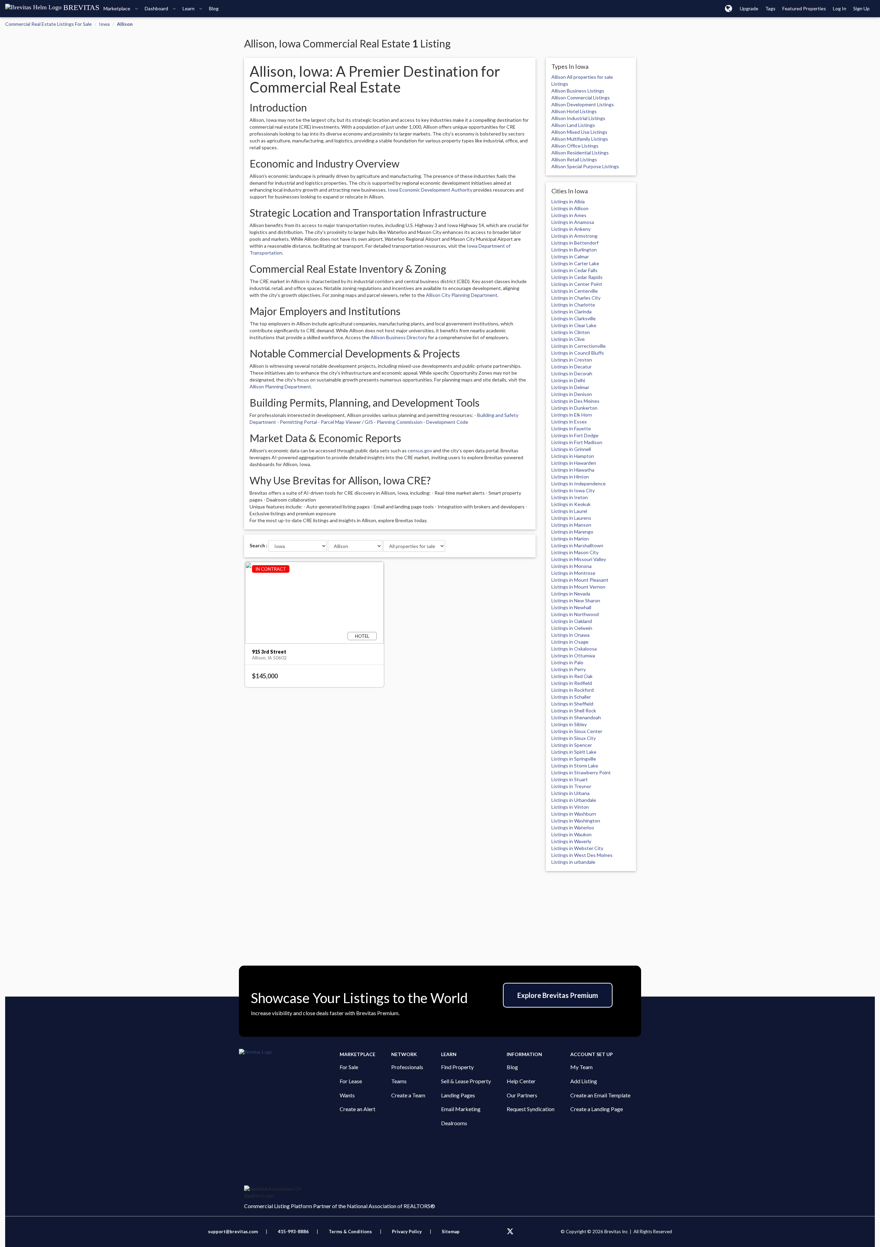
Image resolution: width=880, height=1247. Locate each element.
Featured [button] (804, 8)
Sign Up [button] (861, 8)
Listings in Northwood (575, 614)
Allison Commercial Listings (580, 97)
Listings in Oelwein (571, 628)
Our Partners (522, 1095)
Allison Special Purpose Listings (585, 166)
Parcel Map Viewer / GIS (347, 422)
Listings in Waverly (571, 841)
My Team (581, 1067)
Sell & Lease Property (466, 1081)
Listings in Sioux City (573, 738)
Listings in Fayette (571, 428)
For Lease (351, 1081)
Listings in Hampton (572, 456)
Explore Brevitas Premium (557, 995)
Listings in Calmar (570, 256)
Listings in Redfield (571, 683)
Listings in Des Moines (575, 401)
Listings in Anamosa (572, 222)
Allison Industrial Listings (578, 118)
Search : (258, 545)
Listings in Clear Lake (573, 325)
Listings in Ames (568, 215)
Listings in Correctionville (578, 346)
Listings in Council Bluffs (577, 353)
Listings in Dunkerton (574, 408)
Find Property (457, 1067)
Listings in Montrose (573, 573)
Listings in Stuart (569, 779)
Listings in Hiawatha (572, 470)
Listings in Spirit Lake (573, 752)
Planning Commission (399, 422)
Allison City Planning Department (461, 295)
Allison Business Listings (577, 91)
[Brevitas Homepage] (289, 1052)
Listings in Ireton (569, 497)
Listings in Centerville (574, 291)
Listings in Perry (568, 669)
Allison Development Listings (582, 104)
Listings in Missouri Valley (578, 559)
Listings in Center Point (576, 284)
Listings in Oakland (571, 621)
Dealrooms (454, 1123)
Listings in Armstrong (574, 236)
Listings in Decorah (571, 373)
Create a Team (408, 1095)
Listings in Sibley (569, 724)
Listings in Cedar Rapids (577, 277)
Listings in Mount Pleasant (579, 580)
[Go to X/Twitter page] (510, 1231)
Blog (512, 1067)
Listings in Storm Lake (574, 765)
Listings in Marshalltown (577, 545)
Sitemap (451, 1231)
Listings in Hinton (570, 477)
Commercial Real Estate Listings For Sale (48, 24)
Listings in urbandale (573, 862)
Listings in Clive (568, 339)
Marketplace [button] (117, 8)
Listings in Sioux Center (576, 731)
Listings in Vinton (570, 807)
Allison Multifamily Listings (579, 139)
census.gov (420, 450)
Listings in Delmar (570, 387)
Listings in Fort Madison (576, 442)
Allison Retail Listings (574, 159)
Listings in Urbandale (573, 800)
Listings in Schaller (571, 697)
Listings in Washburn (573, 814)
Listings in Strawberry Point (581, 772)
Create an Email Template (600, 1095)
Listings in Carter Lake (575, 263)
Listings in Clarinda (571, 311)
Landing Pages (458, 1095)
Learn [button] (189, 8)
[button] (728, 8)
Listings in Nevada (570, 593)
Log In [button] (839, 8)
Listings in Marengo (572, 532)
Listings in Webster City (577, 848)
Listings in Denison (571, 394)
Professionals (407, 1067)
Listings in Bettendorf (574, 243)
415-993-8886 (293, 1231)
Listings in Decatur (571, 366)
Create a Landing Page (596, 1109)
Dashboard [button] (157, 8)
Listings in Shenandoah (576, 717)
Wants (347, 1095)
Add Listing (583, 1081)
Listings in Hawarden (573, 463)
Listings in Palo (567, 662)
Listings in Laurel (569, 511)
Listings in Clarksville (573, 318)
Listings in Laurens (571, 518)
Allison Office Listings (574, 146)
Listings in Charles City (576, 298)
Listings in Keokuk (571, 504)
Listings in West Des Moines (582, 855)
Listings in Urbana (570, 793)
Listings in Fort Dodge (574, 435)
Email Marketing (461, 1109)
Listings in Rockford (572, 690)
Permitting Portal (298, 422)
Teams (399, 1081)
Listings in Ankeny (571, 229)
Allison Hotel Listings (574, 111)
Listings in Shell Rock (573, 710)
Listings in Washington (575, 821)
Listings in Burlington (574, 249)
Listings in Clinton (570, 332)
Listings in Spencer (571, 745)
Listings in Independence (578, 483)
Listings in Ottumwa (573, 655)
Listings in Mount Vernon (578, 587)
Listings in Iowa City (573, 490)
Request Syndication (530, 1109)
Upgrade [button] (749, 8)
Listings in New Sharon (575, 600)
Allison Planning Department (280, 386)
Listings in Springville (573, 759)
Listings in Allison (569, 208)
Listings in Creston (571, 360)
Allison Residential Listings (580, 152)
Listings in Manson (571, 525)
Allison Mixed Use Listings (579, 132)
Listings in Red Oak (572, 676)
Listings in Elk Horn (571, 415)
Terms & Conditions (351, 1231)
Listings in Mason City (574, 552)
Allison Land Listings (573, 125)
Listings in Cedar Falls (574, 270)
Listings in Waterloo (572, 827)
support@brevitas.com (233, 1231)
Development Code (447, 422)
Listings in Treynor (571, 786)
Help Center (521, 1081)
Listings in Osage (569, 642)
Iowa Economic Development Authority (430, 190)
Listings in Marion (570, 538)
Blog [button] (214, 8)
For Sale (349, 1067)
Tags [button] (770, 8)
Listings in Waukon (571, 834)
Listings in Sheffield (572, 704)
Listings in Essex (569, 421)
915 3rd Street (269, 652)
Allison (125, 24)
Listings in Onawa (570, 635)
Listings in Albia (568, 201)
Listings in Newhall (571, 607)
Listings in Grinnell (571, 449)
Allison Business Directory (399, 337)
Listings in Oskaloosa (574, 649)
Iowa (104, 24)
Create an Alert (357, 1109)
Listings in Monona (571, 566)
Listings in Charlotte (573, 305)
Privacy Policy (407, 1231)
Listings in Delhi (568, 380)
